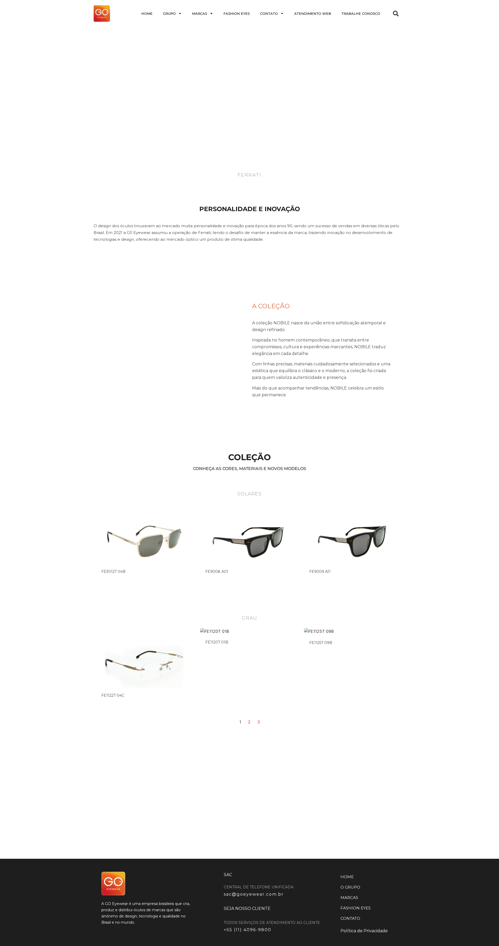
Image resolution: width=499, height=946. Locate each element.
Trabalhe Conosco (361, 13)
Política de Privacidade (364, 930)
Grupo (169, 13)
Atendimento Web (312, 13)
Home (147, 13)
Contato (269, 13)
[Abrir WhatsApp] (486, 933)
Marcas (199, 13)
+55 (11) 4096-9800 (247, 929)
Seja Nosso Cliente (247, 908)
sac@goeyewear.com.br (254, 894)
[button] (396, 13)
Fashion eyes (237, 13)
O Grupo (350, 887)
